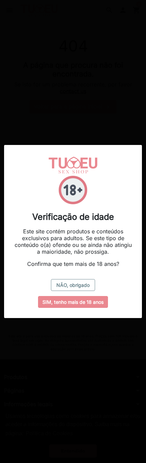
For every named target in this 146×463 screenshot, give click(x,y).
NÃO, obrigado (73, 285)
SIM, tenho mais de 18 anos (73, 302)
